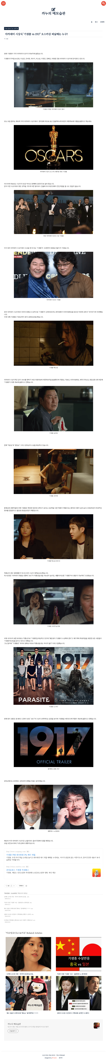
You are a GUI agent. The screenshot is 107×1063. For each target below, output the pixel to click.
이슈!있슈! (7, 893)
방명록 (102, 22)
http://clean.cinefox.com (15, 867)
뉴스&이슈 (14, 893)
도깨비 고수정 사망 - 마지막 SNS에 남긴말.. (15, 896)
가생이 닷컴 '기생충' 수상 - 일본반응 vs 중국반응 (16, 902)
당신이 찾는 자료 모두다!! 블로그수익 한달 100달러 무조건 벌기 (28, 1027)
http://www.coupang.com (16, 851)
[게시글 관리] (14, 885)
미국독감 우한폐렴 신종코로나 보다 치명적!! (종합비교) (18, 920)
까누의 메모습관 (53, 13)
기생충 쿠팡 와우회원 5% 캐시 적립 (20, 854)
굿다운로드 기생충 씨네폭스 (17, 870)
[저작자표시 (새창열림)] (26, 886)
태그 (96, 22)
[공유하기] (11, 885)
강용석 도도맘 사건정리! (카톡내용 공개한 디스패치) (17, 914)
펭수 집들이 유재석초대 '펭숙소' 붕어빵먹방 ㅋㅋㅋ (17, 908)
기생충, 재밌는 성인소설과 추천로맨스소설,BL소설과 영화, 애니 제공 (30, 872)
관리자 (60, 1058)
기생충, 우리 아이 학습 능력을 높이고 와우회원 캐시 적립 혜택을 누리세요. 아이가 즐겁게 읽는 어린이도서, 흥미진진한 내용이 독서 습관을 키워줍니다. (53, 858)
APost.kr (54, 1058)
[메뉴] (3, 3)
